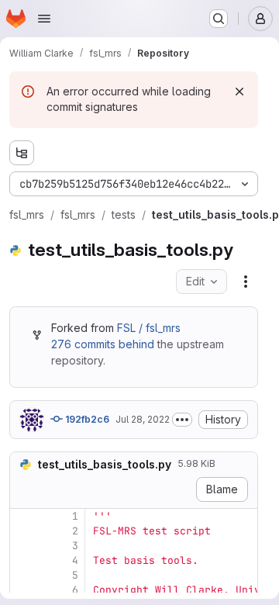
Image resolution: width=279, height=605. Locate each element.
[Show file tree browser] (21, 152)
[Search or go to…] (218, 18)
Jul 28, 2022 (142, 419)
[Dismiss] (239, 91)
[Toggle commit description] (182, 420)
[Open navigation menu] (44, 18)
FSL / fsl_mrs (149, 327)
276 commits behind (102, 344)
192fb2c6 (86, 419)
